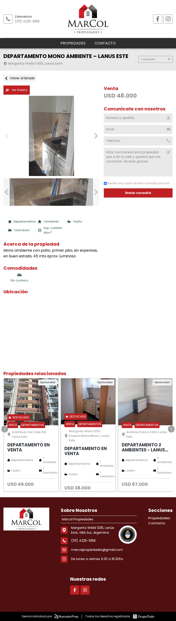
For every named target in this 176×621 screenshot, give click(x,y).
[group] (51, 136)
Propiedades (72, 43)
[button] (96, 136)
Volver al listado (22, 78)
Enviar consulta (138, 193)
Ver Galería (19, 90)
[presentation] (4, 429)
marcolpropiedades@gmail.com (97, 549)
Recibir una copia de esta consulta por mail (138, 183)
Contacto (105, 43)
